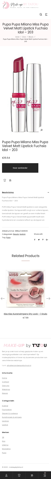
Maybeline (6, 449)
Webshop (6, 389)
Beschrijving (8, 192)
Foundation (7, 409)
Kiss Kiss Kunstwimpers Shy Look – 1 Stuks (25, 313)
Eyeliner (5, 406)
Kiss (3, 441)
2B (3, 437)
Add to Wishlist (4, 180)
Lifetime (5, 445)
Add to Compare (10, 180)
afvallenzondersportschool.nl (19, 365)
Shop (24, 37)
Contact (5, 382)
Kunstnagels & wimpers (12, 417)
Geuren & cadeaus (10, 413)
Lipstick (5, 425)
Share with (38, 234)
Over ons (5, 385)
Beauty (31, 37)
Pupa (8, 237)
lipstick (22, 234)
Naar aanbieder (20, 168)
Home (17, 37)
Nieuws (5, 393)
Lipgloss (5, 421)
